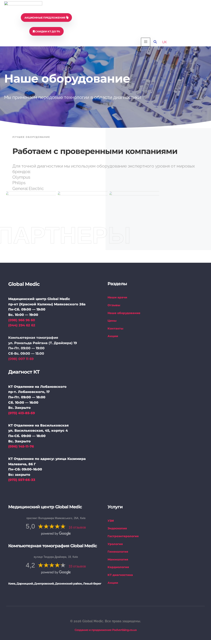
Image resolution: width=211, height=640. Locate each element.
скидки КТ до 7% (47, 31)
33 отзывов (77, 566)
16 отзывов (77, 527)
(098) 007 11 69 (21, 359)
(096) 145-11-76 (21, 446)
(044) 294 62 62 (21, 325)
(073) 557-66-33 (21, 480)
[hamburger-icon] (145, 42)
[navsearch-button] (155, 42)
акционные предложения (45, 17)
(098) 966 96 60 (21, 320)
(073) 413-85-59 (21, 413)
